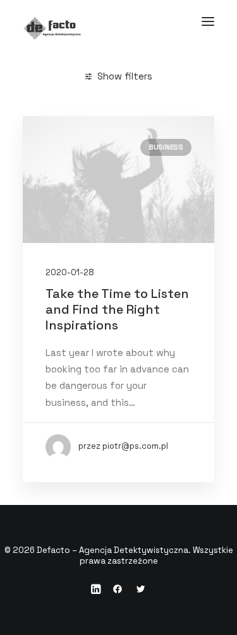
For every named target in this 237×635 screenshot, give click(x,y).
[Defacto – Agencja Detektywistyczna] (118, 21)
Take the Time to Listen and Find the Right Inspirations (117, 309)
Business (166, 147)
